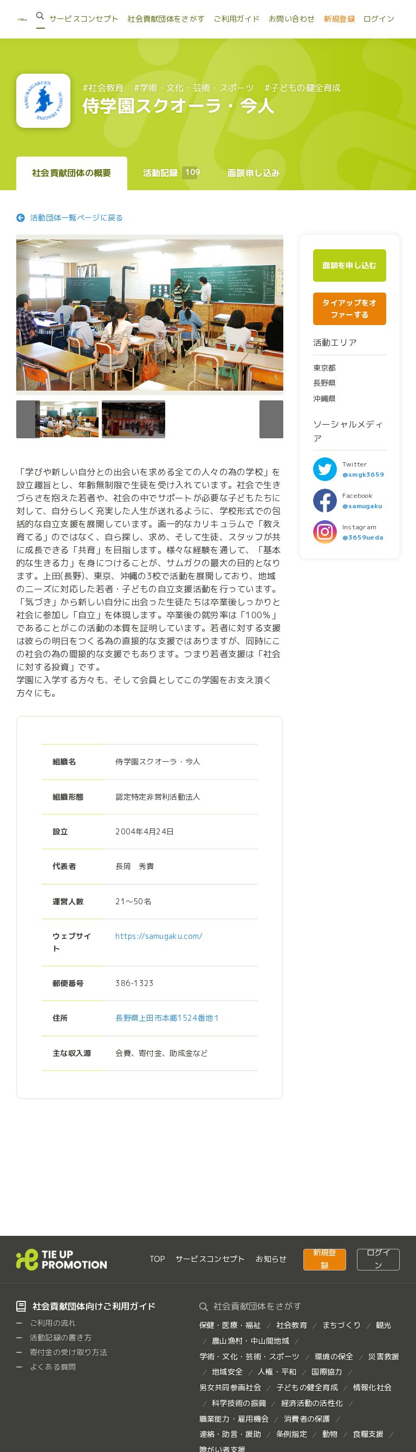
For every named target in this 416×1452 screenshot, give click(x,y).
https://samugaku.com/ (159, 936)
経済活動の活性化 (312, 1403)
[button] (271, 419)
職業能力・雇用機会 (234, 1419)
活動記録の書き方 (60, 1337)
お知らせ (271, 1259)
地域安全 (227, 1371)
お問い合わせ (292, 19)
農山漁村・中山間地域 (250, 1341)
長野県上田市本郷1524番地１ (167, 1018)
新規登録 (339, 19)
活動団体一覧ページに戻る (76, 217)
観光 (384, 1325)
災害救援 (383, 1356)
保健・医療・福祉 (230, 1325)
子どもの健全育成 (307, 1387)
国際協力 (326, 1371)
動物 (330, 1434)
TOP (157, 1259)
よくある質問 (52, 1367)
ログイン (378, 19)
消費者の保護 (307, 1419)
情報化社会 (372, 1387)
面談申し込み (254, 173)
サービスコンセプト (84, 19)
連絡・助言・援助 (230, 1434)
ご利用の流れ (52, 1323)
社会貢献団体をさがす (166, 19)
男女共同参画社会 (230, 1387)
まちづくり (341, 1325)
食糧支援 (368, 1434)
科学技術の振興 (239, 1403)
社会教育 (291, 1325)
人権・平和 (277, 1371)
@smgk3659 (363, 474)
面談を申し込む (349, 265)
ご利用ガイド (236, 19)
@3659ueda (363, 537)
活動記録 (171, 173)
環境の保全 (334, 1356)
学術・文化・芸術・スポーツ (249, 1356)
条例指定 (291, 1434)
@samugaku (362, 505)
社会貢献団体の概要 (72, 173)
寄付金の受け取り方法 (68, 1352)
